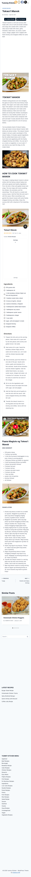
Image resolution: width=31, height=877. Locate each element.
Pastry (3, 792)
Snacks (4, 806)
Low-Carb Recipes (7, 785)
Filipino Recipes (6, 777)
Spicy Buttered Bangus (8, 696)
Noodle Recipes (6, 788)
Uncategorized (6, 810)
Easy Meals (5, 774)
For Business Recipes (8, 781)
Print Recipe (22, 19)
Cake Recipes (6, 768)
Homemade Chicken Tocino (10, 693)
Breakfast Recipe (7, 765)
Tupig (5, 580)
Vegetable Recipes (7, 815)
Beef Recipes (5, 761)
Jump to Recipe (10, 19)
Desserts (4, 772)
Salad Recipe (5, 799)
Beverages (5, 763)
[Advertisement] (15, 56)
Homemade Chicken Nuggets (13, 618)
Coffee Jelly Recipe (7, 701)
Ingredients (5, 783)
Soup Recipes (6, 808)
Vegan (3, 812)
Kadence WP (16, 872)
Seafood (4, 803)
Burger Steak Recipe (7, 690)
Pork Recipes (5, 794)
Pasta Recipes (6, 790)
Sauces (4, 801)
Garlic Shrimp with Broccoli (9, 698)
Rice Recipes (5, 797)
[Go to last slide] (4, 611)
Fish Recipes (5, 779)
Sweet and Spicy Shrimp (24, 581)
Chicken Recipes (6, 8)
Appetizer (4, 759)
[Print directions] (25, 226)
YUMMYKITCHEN (9, 620)
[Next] (26, 611)
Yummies (6, 14)
